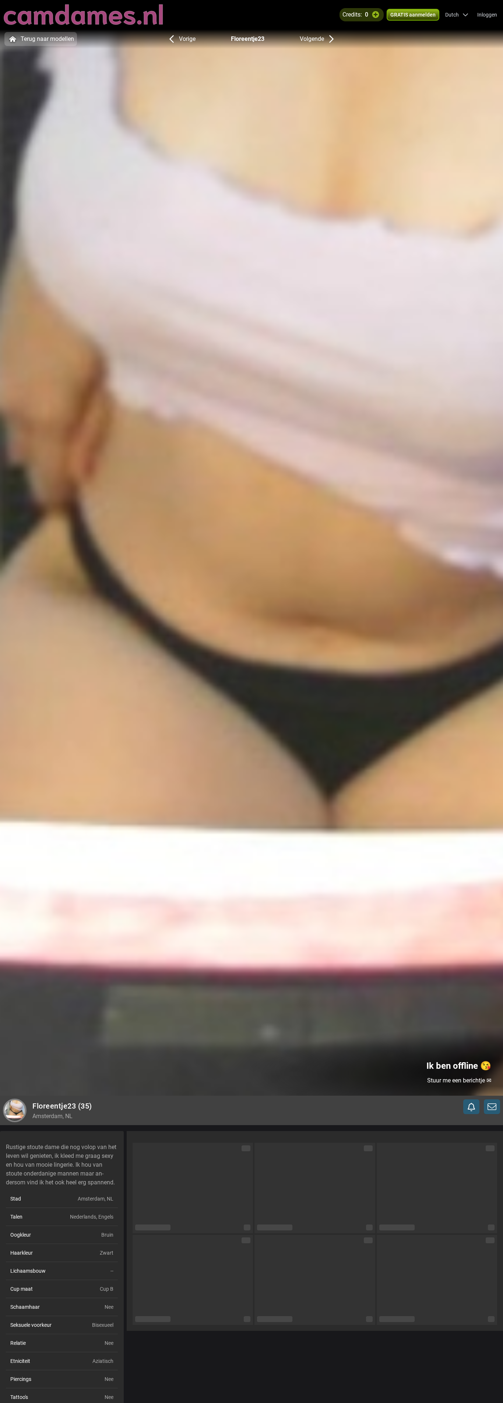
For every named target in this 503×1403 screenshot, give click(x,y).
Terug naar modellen (47, 38)
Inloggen (487, 15)
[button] (456, 14)
